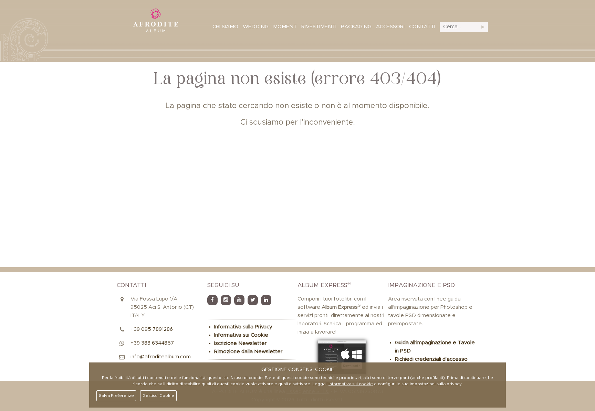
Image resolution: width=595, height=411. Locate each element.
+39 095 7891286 (152, 329)
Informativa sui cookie (350, 384)
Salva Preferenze (116, 395)
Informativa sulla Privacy (243, 326)
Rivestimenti (318, 26)
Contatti (422, 26)
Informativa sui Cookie (241, 335)
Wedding (256, 26)
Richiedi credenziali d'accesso (431, 359)
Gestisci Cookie (158, 395)
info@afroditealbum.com (161, 356)
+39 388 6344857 (152, 343)
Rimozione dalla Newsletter (248, 351)
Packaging (356, 26)
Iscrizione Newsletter (240, 343)
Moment (285, 26)
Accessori (390, 26)
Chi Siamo (225, 26)
